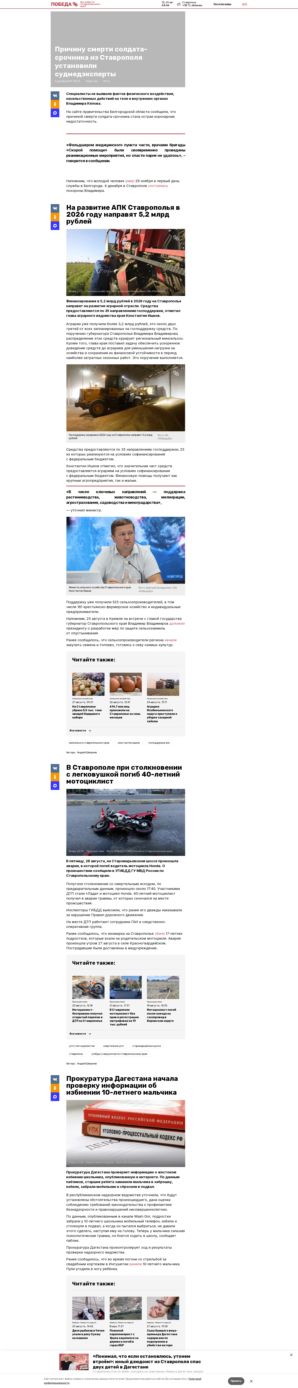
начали (171, 640)
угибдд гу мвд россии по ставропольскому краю (119, 1054)
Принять (236, 1381)
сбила (160, 933)
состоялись (158, 186)
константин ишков (129, 742)
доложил (177, 623)
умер (129, 181)
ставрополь (76, 1054)
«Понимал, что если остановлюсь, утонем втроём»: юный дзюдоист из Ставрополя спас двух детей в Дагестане (147, 1362)
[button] (74, 1362)
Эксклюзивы (222, 4)
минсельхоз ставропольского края (89, 742)
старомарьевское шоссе (146, 1046)
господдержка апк (159, 742)
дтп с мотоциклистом (82, 1046)
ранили (135, 1264)
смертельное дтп (113, 1046)
